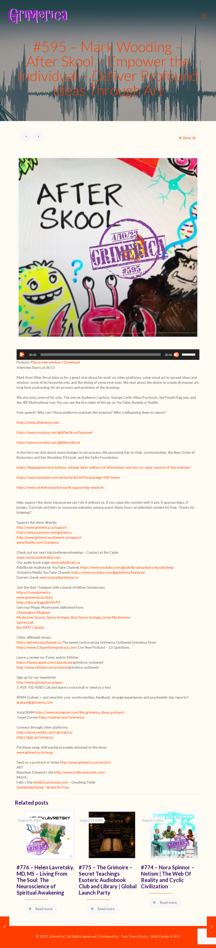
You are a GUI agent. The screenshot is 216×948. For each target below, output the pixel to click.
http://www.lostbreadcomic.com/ (79, 772)
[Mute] (176, 354)
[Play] (21, 354)
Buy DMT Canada (30, 627)
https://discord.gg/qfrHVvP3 (38, 602)
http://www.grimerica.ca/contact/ (85, 762)
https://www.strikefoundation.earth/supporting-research (60, 487)
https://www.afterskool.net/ (38, 422)
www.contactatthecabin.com (39, 557)
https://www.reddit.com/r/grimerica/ (44, 732)
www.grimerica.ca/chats (35, 597)
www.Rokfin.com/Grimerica (38, 542)
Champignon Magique (33, 612)
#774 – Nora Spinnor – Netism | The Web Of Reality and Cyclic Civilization (167, 876)
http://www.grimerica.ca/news (39, 682)
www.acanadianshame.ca (59, 577)
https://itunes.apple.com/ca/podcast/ (45, 662)
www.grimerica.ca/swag (35, 752)
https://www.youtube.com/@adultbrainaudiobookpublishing (126, 567)
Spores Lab (25, 622)
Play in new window (46, 362)
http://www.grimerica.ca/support (42, 527)
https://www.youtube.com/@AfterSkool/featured (54, 432)
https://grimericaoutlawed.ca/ (39, 642)
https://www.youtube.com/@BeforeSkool (48, 442)
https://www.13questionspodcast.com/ (47, 647)
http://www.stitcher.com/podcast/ (42, 667)
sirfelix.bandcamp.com (50, 782)
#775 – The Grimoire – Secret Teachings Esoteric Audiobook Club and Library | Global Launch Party (108, 880)
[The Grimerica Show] (37, 16)
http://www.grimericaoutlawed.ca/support (49, 537)
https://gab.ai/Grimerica (35, 737)
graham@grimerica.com (35, 702)
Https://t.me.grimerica (33, 592)
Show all (189, 138)
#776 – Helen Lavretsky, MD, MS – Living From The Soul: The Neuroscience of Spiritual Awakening (45, 880)
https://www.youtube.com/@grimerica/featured (108, 572)
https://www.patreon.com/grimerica (44, 532)
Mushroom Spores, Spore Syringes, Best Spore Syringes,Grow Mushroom (73, 617)
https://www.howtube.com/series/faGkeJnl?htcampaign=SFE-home (68, 477)
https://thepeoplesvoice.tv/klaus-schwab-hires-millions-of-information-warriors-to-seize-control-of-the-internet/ (103, 467)
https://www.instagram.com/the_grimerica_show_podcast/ (80, 712)
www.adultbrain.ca (65, 562)
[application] (108, 354)
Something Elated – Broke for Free (43, 787)
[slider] (189, 354)
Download (72, 362)
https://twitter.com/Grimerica (61, 717)
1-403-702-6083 (30, 687)
